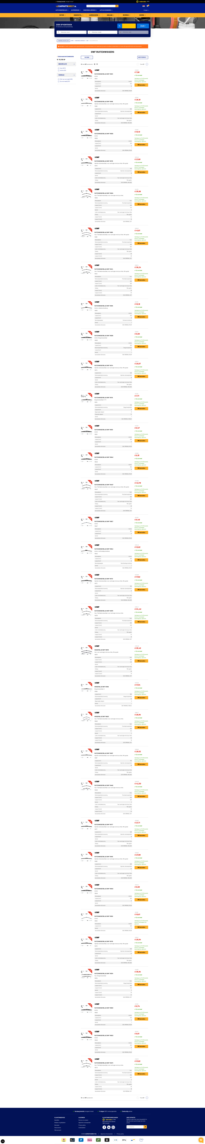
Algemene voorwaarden (84, 1122)
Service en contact (83, 1120)
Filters (87, 57)
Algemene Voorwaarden (107, 1134)
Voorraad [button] (61, 75)
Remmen (126, 15)
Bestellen (56, 1120)
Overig (141, 15)
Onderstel (78, 15)
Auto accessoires (105, 10)
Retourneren (57, 1127)
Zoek (142, 26)
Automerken (75, 10)
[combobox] (73, 32)
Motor (61, 15)
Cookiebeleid (81, 1127)
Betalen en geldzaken (59, 1122)
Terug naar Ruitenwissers (65, 56)
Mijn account (57, 1130)
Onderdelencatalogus (63, 40)
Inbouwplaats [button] (62, 64)
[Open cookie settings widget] (3, 1141)
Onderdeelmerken (89, 10)
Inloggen (146, 10)
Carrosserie (94, 15)
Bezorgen (56, 1125)
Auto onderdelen (61, 10)
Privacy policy (82, 1125)
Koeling (110, 15)
